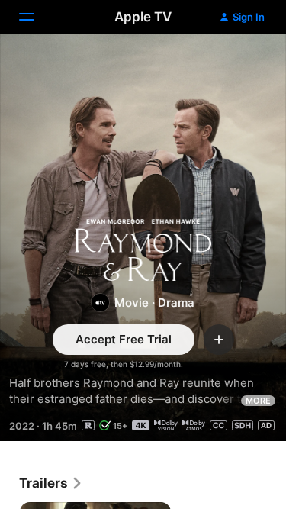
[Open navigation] (36, 17)
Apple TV (143, 16)
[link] (51, 483)
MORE (258, 400)
